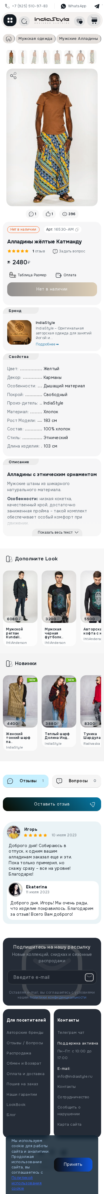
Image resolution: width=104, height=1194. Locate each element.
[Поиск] (24, 21)
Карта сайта (69, 1124)
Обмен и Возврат (24, 1063)
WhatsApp (77, 6)
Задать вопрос (72, 251)
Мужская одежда (35, 38)
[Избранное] (79, 21)
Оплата (70, 275)
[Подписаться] (89, 977)
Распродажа (19, 1053)
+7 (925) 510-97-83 (30, 6)
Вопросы (82, 780)
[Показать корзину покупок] (94, 20)
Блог (11, 1114)
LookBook (16, 1104)
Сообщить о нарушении (69, 1110)
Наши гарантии (22, 1094)
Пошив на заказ (22, 1083)
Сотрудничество (73, 1097)
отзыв (38, 251)
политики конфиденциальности (58, 997)
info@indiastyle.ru (74, 1076)
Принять (73, 1164)
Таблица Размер (32, 275)
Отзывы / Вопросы (25, 1042)
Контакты (66, 1086)
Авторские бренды (25, 1032)
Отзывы (32, 780)
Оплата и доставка (25, 1073)
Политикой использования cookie (27, 1183)
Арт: (60, 229)
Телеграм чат (70, 1032)
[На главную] (52, 20)
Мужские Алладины (78, 38)
